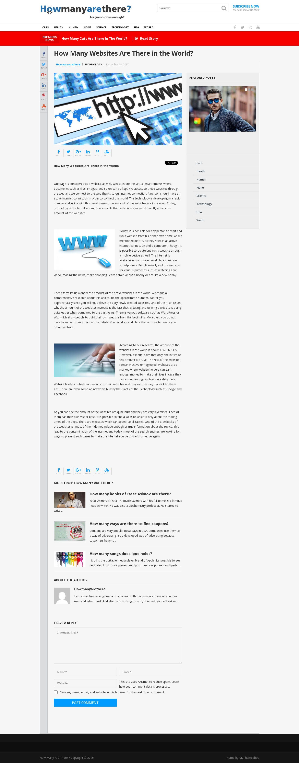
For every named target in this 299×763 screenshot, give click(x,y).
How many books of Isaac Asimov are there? (130, 493)
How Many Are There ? (55, 758)
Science (101, 27)
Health (58, 27)
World (148, 27)
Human (73, 27)
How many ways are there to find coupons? (129, 523)
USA (136, 27)
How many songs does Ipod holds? (120, 553)
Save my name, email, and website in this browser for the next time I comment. (112, 692)
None (87, 27)
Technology (120, 27)
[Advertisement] (74, 457)
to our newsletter (246, 8)
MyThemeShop (249, 758)
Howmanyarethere (68, 64)
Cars (45, 27)
